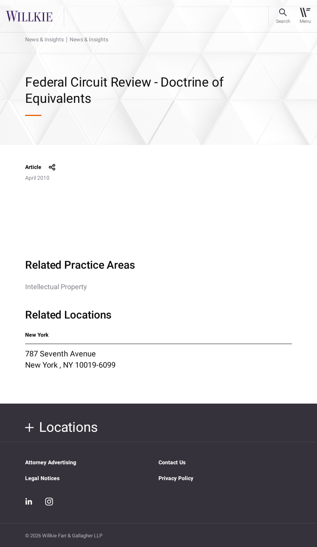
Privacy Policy (175, 478)
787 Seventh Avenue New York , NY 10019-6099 (70, 359)
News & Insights (44, 40)
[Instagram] (49, 501)
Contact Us (172, 462)
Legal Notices (42, 478)
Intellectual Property (56, 287)
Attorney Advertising (50, 462)
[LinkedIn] (29, 502)
